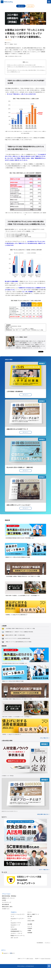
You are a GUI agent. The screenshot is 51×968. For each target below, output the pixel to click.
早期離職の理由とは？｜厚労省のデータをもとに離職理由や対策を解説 (19, 631)
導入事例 (29, 916)
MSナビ (13, 953)
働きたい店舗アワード (33, 914)
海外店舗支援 (5, 904)
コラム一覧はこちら (44, 738)
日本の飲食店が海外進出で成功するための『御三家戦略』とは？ (20, 538)
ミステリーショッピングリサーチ (18, 915)
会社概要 (29, 924)
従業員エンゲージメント (8, 898)
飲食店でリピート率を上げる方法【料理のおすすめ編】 (18, 557)
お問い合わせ (21, 6)
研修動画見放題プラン (16, 931)
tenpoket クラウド (16, 923)
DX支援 (4, 900)
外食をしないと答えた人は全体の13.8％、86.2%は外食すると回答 (21, 65)
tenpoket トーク (15, 925)
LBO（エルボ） (15, 937)
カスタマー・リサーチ (16, 933)
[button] (49, 1)
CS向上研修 (14, 929)
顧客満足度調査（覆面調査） (9, 896)
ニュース (29, 926)
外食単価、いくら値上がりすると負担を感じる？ (16, 614)
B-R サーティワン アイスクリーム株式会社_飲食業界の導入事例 (17, 638)
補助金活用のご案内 (7, 906)
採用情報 (29, 932)
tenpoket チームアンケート (17, 919)
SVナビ (12, 927)
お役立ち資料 (30, 6)
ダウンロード (25, 394)
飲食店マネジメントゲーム (18, 935)
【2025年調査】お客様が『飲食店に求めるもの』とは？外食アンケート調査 (23, 576)
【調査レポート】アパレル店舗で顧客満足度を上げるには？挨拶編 (18, 641)
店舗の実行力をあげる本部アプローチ (9, 811)
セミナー (29, 912)
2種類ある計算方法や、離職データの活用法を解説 (15, 635)
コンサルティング (6, 902)
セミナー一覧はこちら (43, 869)
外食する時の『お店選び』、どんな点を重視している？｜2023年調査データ (22, 595)
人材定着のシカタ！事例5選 (7, 775)
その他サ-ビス (5, 908)
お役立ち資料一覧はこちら (42, 814)
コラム (29, 918)
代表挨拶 (29, 928)
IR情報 (29, 930)
